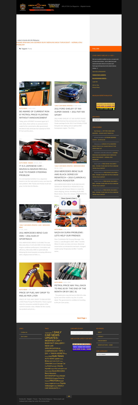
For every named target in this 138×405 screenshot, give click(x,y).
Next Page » (82, 318)
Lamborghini (60, 368)
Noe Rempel (97, 131)
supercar (52, 383)
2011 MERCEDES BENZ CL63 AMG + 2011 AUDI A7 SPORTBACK (33, 236)
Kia (56, 368)
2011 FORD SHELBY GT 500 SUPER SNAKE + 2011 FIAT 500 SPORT (69, 112)
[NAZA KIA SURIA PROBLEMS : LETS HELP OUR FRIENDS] (70, 215)
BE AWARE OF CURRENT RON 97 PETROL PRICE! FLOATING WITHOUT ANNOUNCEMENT (34, 114)
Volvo (55, 386)
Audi (39, 225)
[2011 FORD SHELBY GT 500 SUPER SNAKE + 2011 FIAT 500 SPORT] (70, 92)
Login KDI (95, 81)
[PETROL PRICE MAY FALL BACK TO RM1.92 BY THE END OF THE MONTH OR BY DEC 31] (70, 271)
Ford (49, 366)
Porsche (61, 378)
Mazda (30, 163)
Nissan (62, 376)
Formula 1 (54, 366)
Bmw (47, 361)
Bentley (61, 358)
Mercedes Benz (79, 166)
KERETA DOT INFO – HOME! (105, 345)
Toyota (63, 383)
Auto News (23, 108)
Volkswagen (49, 386)
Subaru (47, 383)
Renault (61, 381)
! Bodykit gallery (48, 332)
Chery (61, 361)
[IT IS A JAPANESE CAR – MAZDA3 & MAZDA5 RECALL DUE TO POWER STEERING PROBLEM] (35, 149)
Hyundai (48, 368)
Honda (60, 366)
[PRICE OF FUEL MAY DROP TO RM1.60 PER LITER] (35, 275)
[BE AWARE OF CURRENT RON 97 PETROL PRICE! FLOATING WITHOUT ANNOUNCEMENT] (35, 93)
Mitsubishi (52, 373)
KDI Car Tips (95, 85)
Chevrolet (48, 363)
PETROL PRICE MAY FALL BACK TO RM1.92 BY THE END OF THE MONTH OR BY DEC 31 (70, 288)
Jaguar (52, 368)
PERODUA (49, 378)
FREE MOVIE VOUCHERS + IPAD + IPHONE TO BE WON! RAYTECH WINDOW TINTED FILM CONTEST (105, 166)
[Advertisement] (56, 27)
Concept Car (61, 363)
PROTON (54, 380)
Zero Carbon (24, 336)
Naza (58, 376)
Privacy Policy (96, 87)
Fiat (46, 366)
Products (47, 381)
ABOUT (100, 332)
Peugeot (55, 378)
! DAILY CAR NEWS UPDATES (63, 105)
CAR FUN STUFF (54, 361)
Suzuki (58, 383)
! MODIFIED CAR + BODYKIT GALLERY (54, 340)
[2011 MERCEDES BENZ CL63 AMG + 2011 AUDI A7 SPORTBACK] (35, 213)
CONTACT (100, 336)
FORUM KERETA (102, 340)
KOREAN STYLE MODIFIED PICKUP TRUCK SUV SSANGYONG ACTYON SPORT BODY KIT (104, 146)
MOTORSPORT (50, 376)
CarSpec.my (24, 332)
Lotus (50, 371)
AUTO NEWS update (52, 359)
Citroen (54, 363)
